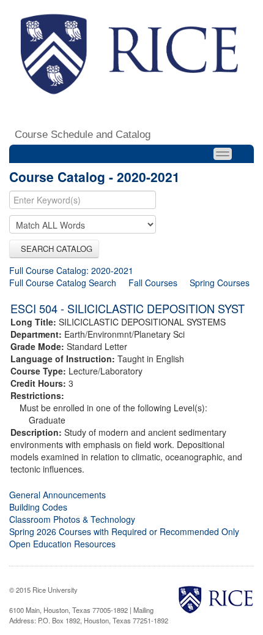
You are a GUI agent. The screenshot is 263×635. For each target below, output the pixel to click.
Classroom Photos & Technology (72, 519)
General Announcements (57, 495)
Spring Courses (220, 282)
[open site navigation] (222, 154)
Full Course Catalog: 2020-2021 (71, 270)
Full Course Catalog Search (62, 282)
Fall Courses (152, 282)
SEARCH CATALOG (54, 248)
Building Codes (38, 507)
